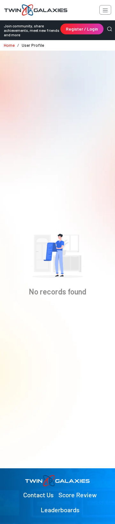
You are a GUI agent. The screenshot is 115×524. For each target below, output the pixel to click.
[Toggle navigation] (105, 10)
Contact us (38, 495)
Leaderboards (60, 509)
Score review (77, 495)
